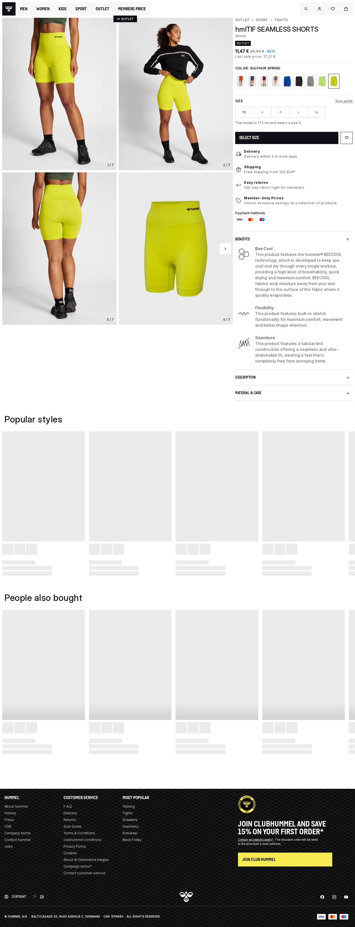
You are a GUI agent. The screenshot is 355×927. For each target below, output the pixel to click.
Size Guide (73, 826)
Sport (262, 20)
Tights (281, 20)
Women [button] (43, 9)
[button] (306, 9)
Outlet (242, 20)
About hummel (16, 806)
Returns (70, 820)
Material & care (248, 393)
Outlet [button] (102, 9)
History (10, 813)
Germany (19, 897)
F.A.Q (68, 806)
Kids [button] (63, 9)
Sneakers (130, 820)
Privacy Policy (75, 846)
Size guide (344, 101)
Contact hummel (17, 840)
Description (245, 377)
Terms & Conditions (79, 833)
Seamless (131, 826)
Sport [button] (81, 9)
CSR (7, 826)
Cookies (70, 853)
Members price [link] (132, 8)
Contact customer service (84, 873)
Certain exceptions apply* (256, 839)
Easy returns (256, 182)
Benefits (242, 239)
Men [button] (23, 9)
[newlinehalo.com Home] (9, 9)
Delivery (252, 151)
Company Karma (17, 833)
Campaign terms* (78, 866)
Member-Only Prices (263, 198)
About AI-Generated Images (86, 860)
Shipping (252, 167)
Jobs (8, 846)
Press (9, 820)
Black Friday (132, 840)
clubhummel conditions (83, 840)
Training (129, 806)
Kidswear (130, 833)
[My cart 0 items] (346, 9)
